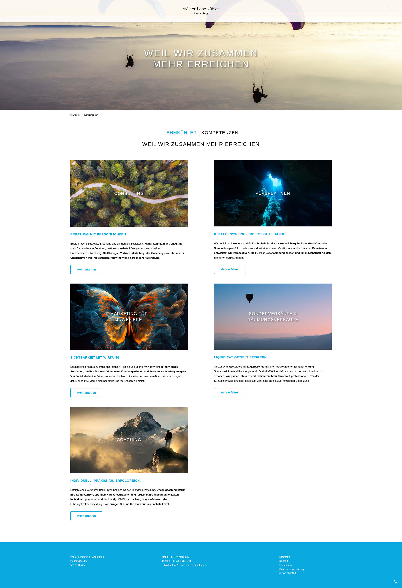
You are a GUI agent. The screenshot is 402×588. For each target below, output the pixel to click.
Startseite (75, 115)
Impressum (285, 565)
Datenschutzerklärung (291, 569)
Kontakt (283, 561)
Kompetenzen (91, 115)
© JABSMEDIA (287, 573)
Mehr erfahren (86, 269)
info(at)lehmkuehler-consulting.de (188, 565)
